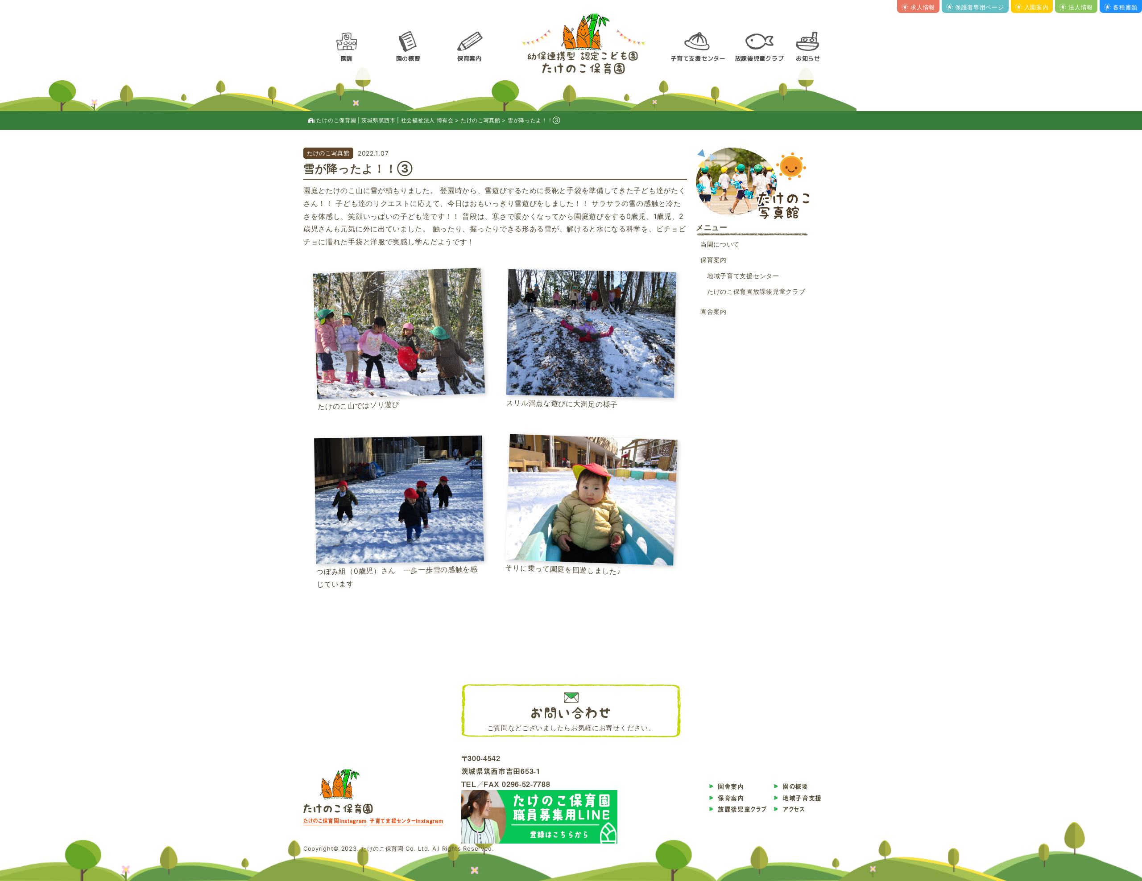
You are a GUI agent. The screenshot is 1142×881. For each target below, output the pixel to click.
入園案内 (1036, 7)
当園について (720, 244)
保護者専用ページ (979, 7)
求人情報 (922, 7)
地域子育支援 (802, 798)
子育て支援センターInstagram (406, 821)
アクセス (793, 809)
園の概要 (408, 58)
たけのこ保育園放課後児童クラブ (756, 291)
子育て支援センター (697, 58)
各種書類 (1125, 7)
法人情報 (1080, 7)
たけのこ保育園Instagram (335, 821)
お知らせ (808, 58)
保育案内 (469, 58)
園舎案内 (713, 311)
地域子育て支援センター (743, 276)
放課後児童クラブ (759, 58)
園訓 (347, 58)
